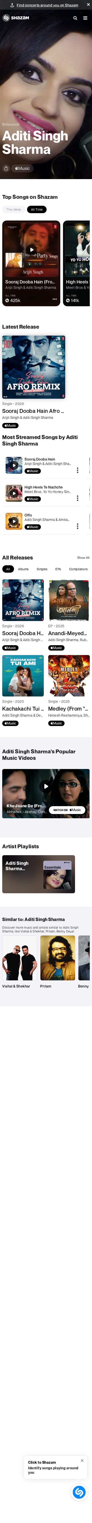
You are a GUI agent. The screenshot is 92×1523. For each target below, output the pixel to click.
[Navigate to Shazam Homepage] (15, 18)
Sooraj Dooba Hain (40, 459)
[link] (67, 810)
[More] (77, 470)
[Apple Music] (10, 425)
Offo (28, 515)
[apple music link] (22, 168)
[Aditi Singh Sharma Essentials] (38, 874)
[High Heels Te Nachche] (41, 493)
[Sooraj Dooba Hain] (41, 465)
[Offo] (41, 521)
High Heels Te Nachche (44, 487)
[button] (88, 4)
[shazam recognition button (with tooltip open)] (79, 1492)
